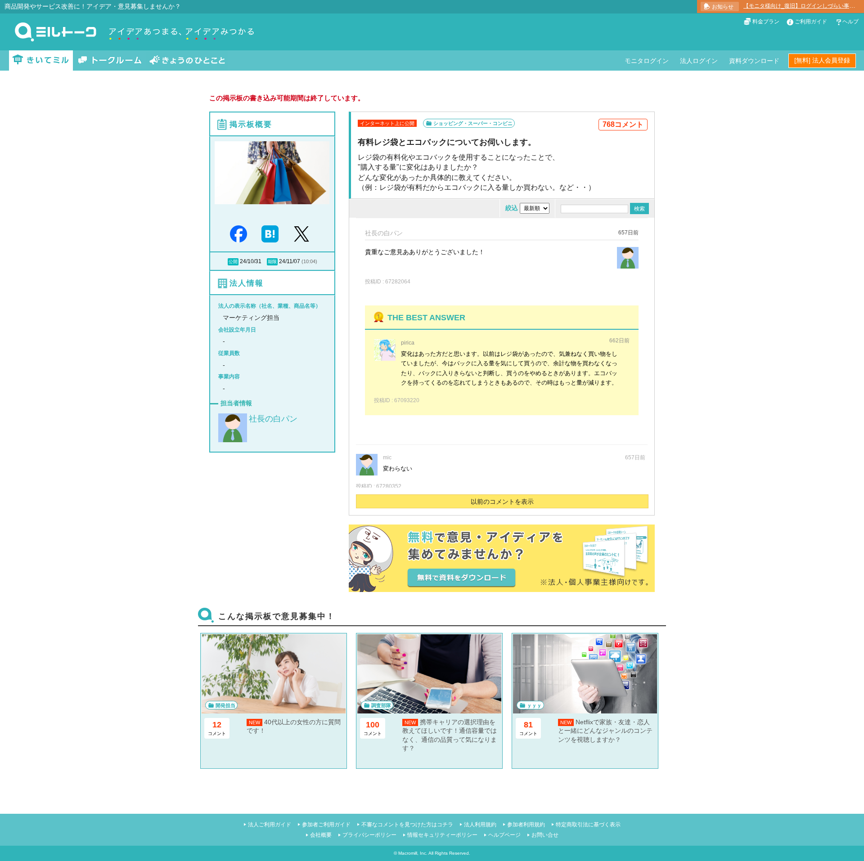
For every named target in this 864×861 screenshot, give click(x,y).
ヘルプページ (504, 835)
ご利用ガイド (811, 21)
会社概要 (321, 835)
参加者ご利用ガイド (326, 824)
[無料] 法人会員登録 (822, 60)
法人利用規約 (480, 824)
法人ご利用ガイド (269, 824)
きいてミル (41, 60)
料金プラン (765, 21)
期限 (272, 261)
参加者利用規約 (526, 824)
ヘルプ (850, 21)
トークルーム (110, 60)
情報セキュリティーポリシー (442, 835)
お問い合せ (544, 835)
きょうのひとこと (187, 60)
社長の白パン (273, 418)
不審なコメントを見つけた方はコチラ (407, 824)
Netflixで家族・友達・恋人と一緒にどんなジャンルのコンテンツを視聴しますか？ (605, 730)
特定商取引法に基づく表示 (588, 824)
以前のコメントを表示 (502, 501)
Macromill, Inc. (413, 853)
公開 (233, 261)
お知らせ (723, 7)
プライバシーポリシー (369, 835)
